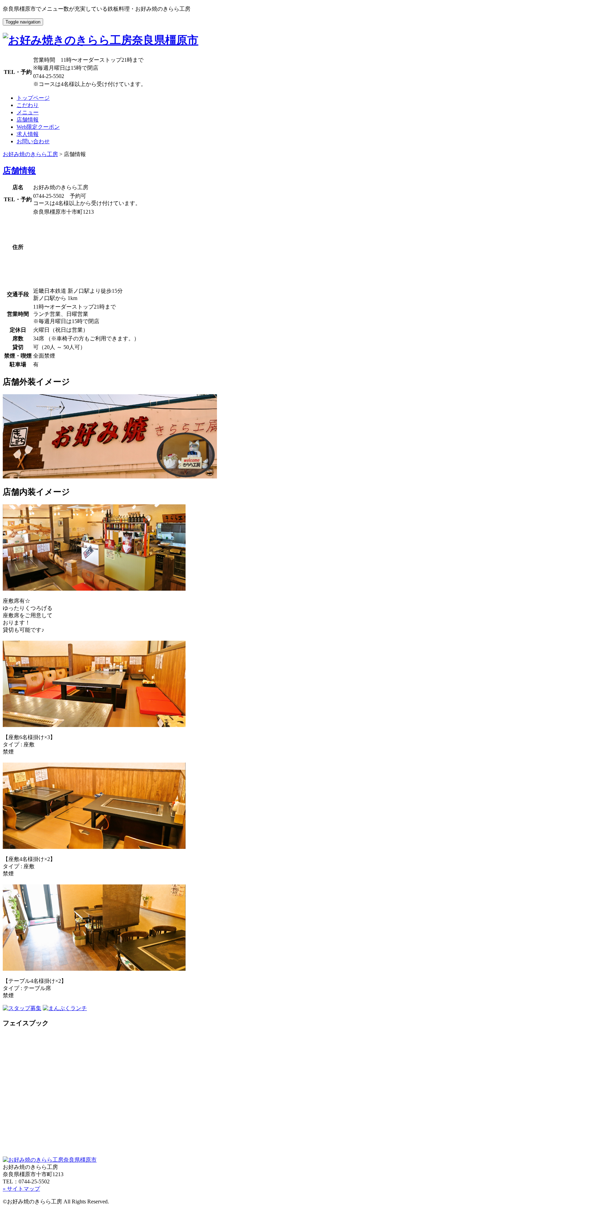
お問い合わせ (33, 141)
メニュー (28, 112)
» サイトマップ (21, 1189)
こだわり (28, 105)
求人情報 (28, 134)
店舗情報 (28, 120)
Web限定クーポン (38, 127)
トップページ (33, 98)
